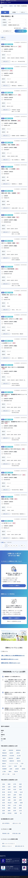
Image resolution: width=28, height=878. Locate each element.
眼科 (21, 766)
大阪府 (14, 800)
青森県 (9, 784)
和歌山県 (9, 802)
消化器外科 (11, 758)
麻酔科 (10, 771)
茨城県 (20, 786)
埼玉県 (14, 789)
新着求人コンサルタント (7, 846)
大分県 (20, 810)
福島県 (14, 786)
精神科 (15, 766)
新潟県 (15, 792)
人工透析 (4, 771)
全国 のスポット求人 (17, 823)
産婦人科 (4, 766)
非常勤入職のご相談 (16, 833)
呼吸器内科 (4, 753)
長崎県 (9, 810)
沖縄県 (15, 813)
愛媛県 (9, 808)
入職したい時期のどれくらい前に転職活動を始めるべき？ (13, 655)
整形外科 (19, 761)
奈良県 (3, 802)
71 (21, 545)
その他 (13, 774)
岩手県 (14, 784)
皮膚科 (11, 768)
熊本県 (14, 810)
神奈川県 (9, 792)
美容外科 (16, 771)
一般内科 (4, 750)
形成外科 (4, 763)
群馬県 (9, 789)
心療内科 (18, 753)
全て (2, 740)
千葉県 (20, 789)
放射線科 (23, 768)
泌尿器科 (17, 768)
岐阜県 (3, 797)
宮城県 (20, 784)
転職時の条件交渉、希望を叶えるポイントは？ (10, 662)
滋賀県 (3, 800)
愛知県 (14, 797)
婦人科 (10, 766)
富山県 (21, 792)
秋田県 (3, 786)
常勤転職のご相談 (5, 833)
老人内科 (19, 755)
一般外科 (4, 758)
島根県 (21, 802)
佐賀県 (3, 810)
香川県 (3, 808)
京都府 (9, 800)
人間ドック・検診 (5, 774)
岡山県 (3, 805)
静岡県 (9, 797)
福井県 (9, 794)
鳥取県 (15, 802)
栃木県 (3, 789)
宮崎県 (3, 813)
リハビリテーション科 (13, 763)
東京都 (3, 792)
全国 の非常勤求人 (6, 823)
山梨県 (14, 794)
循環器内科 (18, 750)
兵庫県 (20, 800)
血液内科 (11, 753)
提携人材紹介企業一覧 (19, 846)
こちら (18, 621)
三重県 (20, 797)
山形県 (9, 786)
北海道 (3, 784)
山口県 (14, 805)
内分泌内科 (12, 755)
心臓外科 (18, 758)
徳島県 (20, 805)
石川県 (3, 794)
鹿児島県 (9, 813)
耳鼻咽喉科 (4, 768)
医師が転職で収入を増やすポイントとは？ (9, 659)
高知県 (14, 808)
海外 (21, 813)
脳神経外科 (12, 761)
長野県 (20, 794)
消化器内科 (11, 750)
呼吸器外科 (4, 761)
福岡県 (20, 808)
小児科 (22, 763)
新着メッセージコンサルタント (8, 843)
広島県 (9, 805)
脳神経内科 (4, 755)
